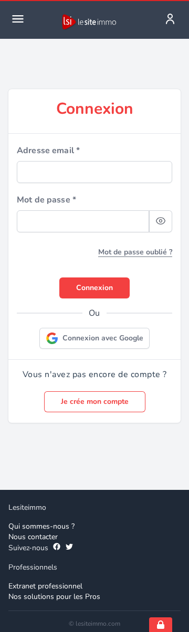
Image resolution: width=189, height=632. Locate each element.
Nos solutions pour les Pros (54, 597)
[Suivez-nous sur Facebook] (56, 548)
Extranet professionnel (45, 586)
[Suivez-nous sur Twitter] (69, 548)
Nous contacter (33, 537)
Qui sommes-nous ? (41, 526)
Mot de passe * (46, 200)
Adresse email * (48, 150)
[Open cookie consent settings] (160, 624)
